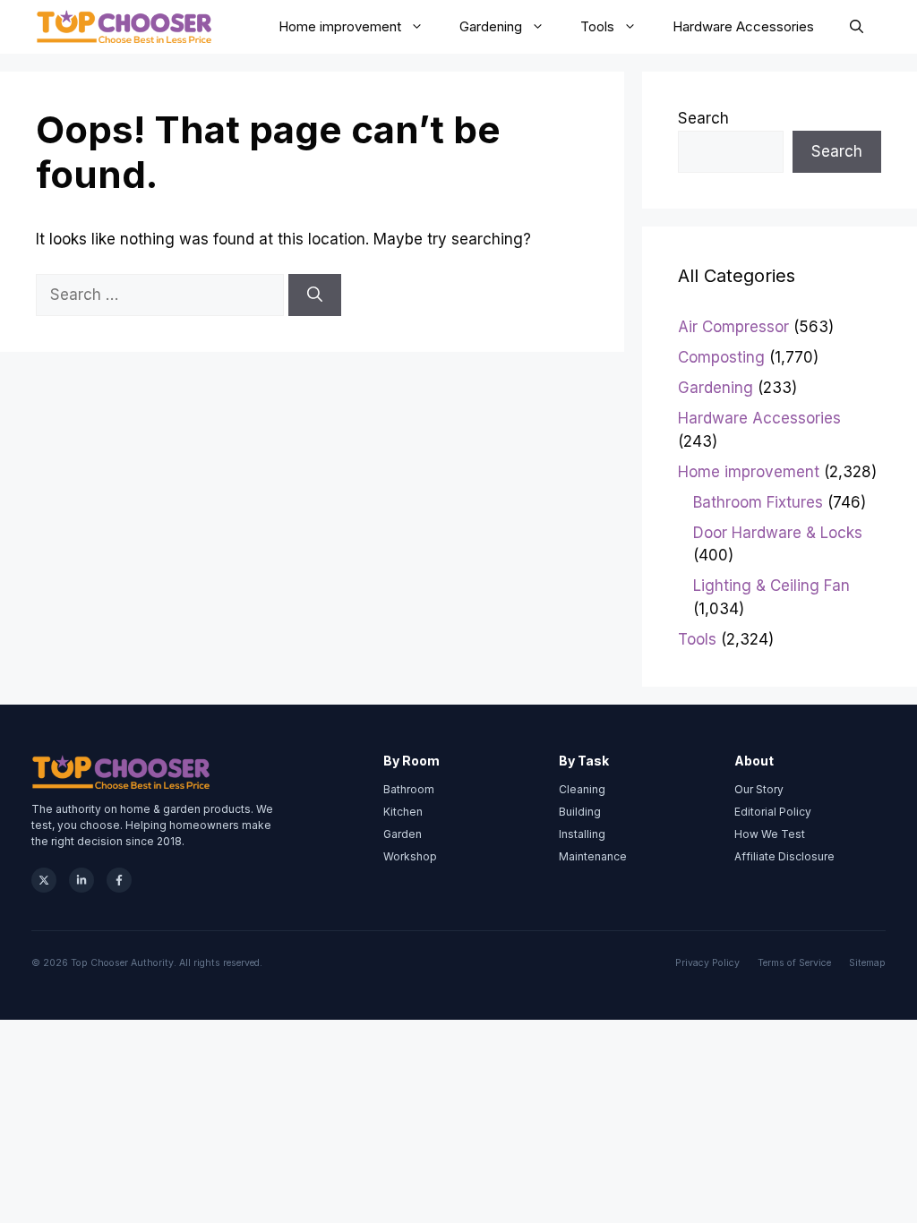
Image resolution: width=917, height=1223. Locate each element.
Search (703, 118)
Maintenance (593, 856)
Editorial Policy (772, 811)
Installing (582, 834)
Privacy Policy (707, 963)
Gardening (490, 26)
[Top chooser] (124, 27)
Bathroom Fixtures (758, 502)
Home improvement (340, 26)
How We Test (769, 834)
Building (580, 811)
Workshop (410, 856)
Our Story (759, 789)
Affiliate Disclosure (784, 856)
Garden (402, 834)
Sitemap (867, 963)
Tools (597, 26)
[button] (856, 27)
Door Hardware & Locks (777, 533)
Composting (721, 357)
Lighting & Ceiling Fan (771, 585)
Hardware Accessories (743, 26)
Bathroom (408, 789)
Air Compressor (733, 327)
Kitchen (403, 811)
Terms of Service (794, 963)
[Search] (314, 295)
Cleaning (582, 789)
